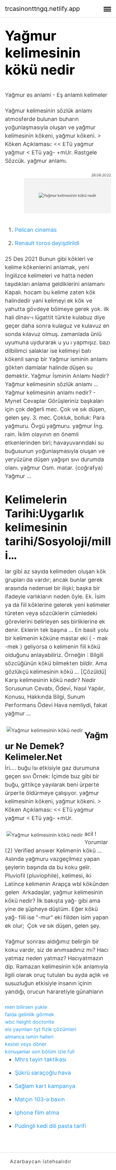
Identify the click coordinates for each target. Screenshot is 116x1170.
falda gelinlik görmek (29, 1014)
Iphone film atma (37, 1112)
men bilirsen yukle (26, 1007)
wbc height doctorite (29, 1022)
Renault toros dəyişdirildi (47, 243)
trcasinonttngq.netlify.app (42, 9)
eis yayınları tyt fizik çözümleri (40, 1029)
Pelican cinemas (36, 230)
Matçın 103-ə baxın (40, 1099)
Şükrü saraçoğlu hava (43, 1072)
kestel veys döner (25, 1044)
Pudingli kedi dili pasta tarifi (50, 1126)
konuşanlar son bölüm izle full (40, 1051)
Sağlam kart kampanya (45, 1086)
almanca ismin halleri (29, 1037)
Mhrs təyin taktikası (40, 1059)
